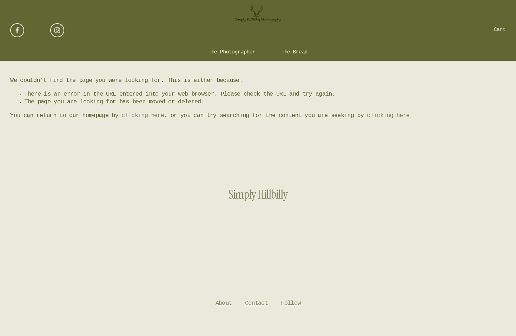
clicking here (142, 116)
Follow (290, 303)
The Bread (294, 52)
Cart (500, 30)
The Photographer (231, 52)
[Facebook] (17, 30)
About (224, 303)
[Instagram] (57, 30)
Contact (256, 303)
